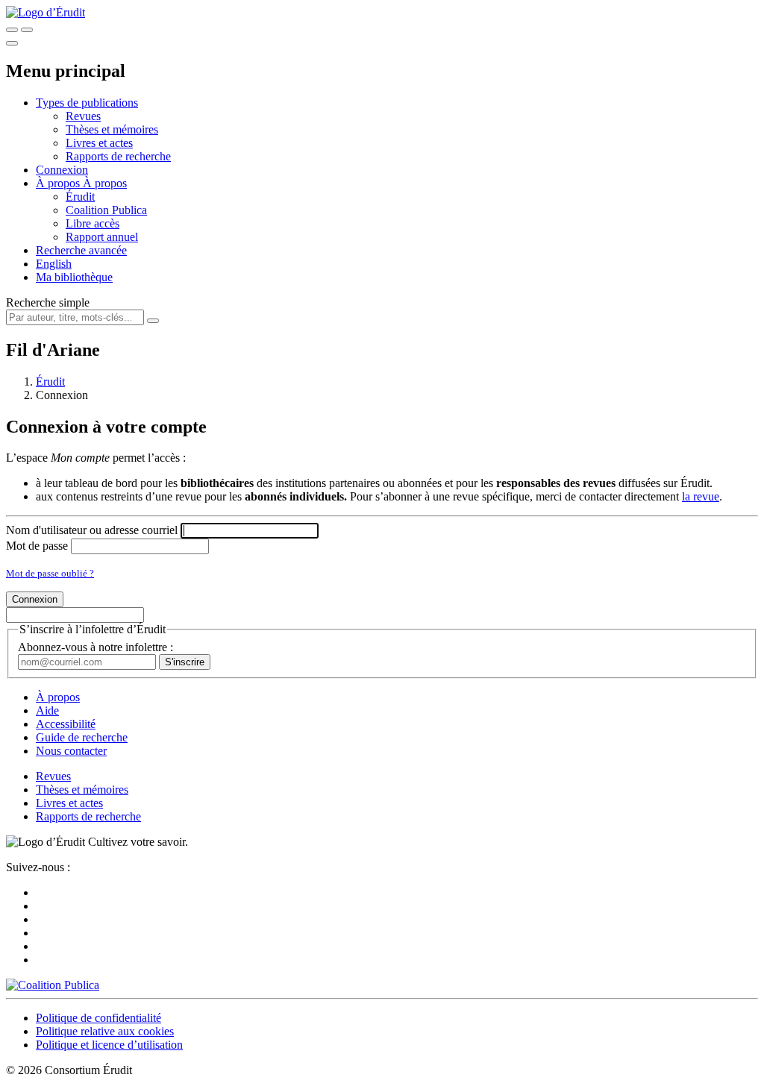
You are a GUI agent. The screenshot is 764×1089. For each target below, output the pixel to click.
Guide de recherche (82, 737)
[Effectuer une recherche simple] (12, 30)
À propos (105, 183)
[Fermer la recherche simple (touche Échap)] (27, 30)
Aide (47, 710)
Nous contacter (71, 750)
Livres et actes (99, 142)
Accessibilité (66, 724)
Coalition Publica (106, 210)
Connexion (62, 169)
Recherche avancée (81, 250)
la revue (700, 496)
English (54, 263)
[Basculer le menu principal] (12, 43)
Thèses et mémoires (112, 129)
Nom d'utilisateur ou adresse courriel (92, 530)
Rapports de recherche (118, 156)
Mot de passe (37, 545)
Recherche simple (48, 302)
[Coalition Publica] (52, 985)
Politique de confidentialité (98, 1017)
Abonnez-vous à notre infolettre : (95, 647)
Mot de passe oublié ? (50, 573)
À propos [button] (59, 183)
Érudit (80, 196)
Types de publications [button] (87, 102)
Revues (83, 116)
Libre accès (92, 223)
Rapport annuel (102, 236)
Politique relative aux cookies (105, 1031)
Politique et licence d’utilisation (109, 1044)
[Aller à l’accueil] (45, 12)
